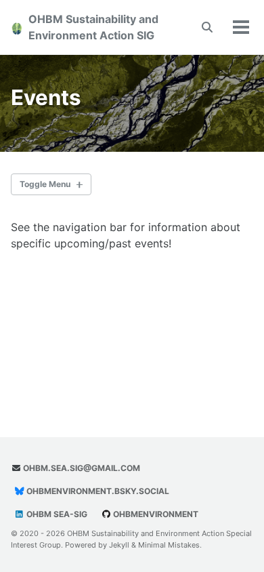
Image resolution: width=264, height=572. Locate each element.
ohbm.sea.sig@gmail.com (80, 468)
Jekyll (119, 545)
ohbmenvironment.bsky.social (96, 491)
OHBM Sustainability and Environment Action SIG (93, 27)
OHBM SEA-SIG (55, 514)
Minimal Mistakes (169, 545)
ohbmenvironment (154, 514)
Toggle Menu (45, 184)
